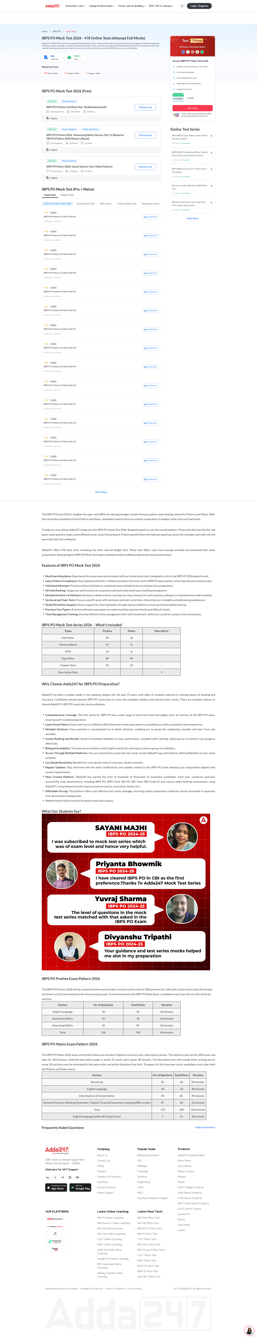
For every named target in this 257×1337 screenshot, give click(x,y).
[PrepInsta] (55, 1242)
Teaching (142, 1171)
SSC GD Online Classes (110, 1228)
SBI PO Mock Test (147, 1233)
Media (100, 1166)
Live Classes (184, 1166)
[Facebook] (70, 1177)
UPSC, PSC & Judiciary (160, 6)
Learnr (181, 1230)
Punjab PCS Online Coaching (112, 1258)
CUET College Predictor (191, 1187)
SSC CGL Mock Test (148, 1244)
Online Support (105, 1192)
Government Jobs (74, 6)
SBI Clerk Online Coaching (111, 1233)
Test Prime (184, 1224)
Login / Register (199, 6)
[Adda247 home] (52, 5)
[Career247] (55, 1249)
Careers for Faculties (109, 1176)
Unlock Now (152, 217)
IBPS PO (57, 31)
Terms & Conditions (115, 1288)
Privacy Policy (135, 1288)
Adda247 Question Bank (191, 1155)
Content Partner (106, 1187)
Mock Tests (184, 1160)
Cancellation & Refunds (91, 1288)
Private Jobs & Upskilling (130, 6)
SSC (139, 1160)
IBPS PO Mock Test (148, 1266)
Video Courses (186, 1171)
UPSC (140, 1187)
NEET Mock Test (146, 1260)
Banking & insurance (148, 1155)
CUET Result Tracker (189, 1208)
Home (44, 31)
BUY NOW (193, 108)
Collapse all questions (205, 1128)
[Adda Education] (55, 1219)
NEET (140, 1192)
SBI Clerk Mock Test (148, 1217)
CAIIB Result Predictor (190, 1198)
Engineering (143, 1182)
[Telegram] (62, 1177)
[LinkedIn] (47, 1177)
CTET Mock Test (146, 1239)
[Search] (182, 6)
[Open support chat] (249, 1330)
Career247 (184, 1214)
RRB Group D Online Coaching (113, 1223)
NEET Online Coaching (109, 1244)
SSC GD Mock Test (148, 1223)
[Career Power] (55, 1226)
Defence (142, 1176)
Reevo (181, 1219)
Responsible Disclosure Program (61, 1288)
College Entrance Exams (101, 6)
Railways (142, 1166)
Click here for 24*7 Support (61, 1169)
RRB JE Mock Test (147, 1271)
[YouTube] (77, 1177)
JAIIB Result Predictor (190, 1192)
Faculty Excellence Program (152, 1198)
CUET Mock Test (146, 1255)
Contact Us (103, 1160)
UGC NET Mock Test (148, 1276)
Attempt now (145, 107)
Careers (101, 1171)
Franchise (102, 1182)
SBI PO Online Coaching (110, 1217)
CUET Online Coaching (109, 1239)
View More (101, 492)
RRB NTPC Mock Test (149, 1228)
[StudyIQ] (55, 1234)
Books (181, 1182)
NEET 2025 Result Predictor (193, 1203)
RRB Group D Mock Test (150, 1249)
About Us (102, 1155)
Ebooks (182, 1176)
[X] (55, 1177)
